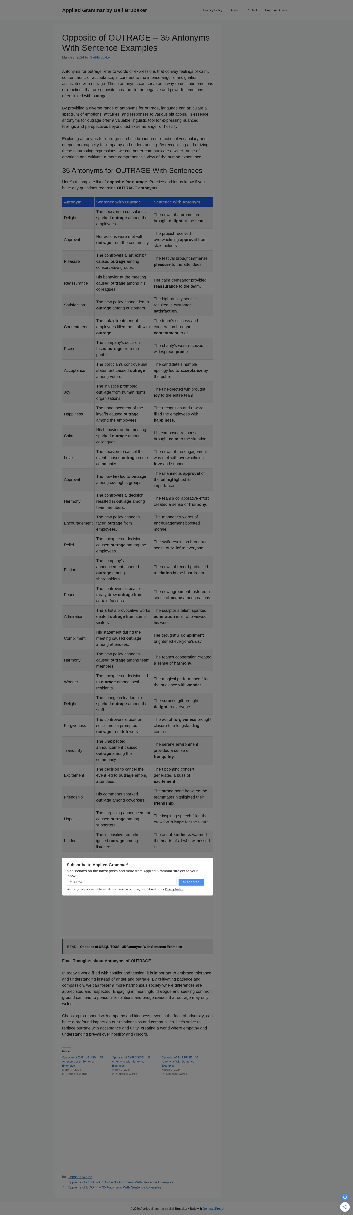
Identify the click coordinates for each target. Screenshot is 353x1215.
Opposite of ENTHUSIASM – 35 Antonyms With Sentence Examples (82, 1061)
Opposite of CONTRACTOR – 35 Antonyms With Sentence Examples (120, 1182)
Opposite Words (80, 1177)
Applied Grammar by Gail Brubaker (104, 10)
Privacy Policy (212, 10)
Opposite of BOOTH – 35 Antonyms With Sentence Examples (114, 1187)
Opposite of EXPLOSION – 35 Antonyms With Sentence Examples (131, 1061)
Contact (252, 10)
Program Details (276, 10)
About (234, 10)
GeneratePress (213, 1208)
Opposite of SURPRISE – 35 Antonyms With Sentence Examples (180, 1061)
